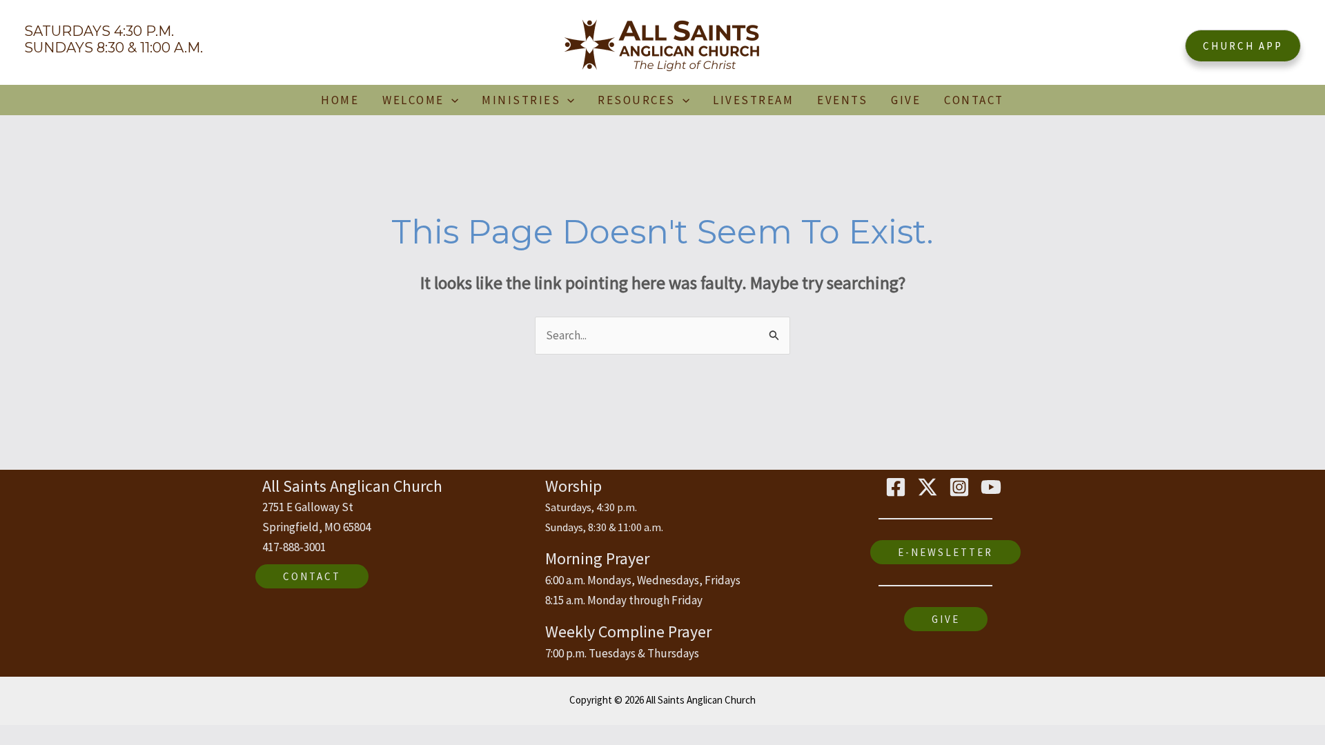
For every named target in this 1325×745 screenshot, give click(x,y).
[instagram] (961, 487)
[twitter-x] (929, 487)
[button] (1243, 46)
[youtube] (993, 487)
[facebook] (897, 487)
